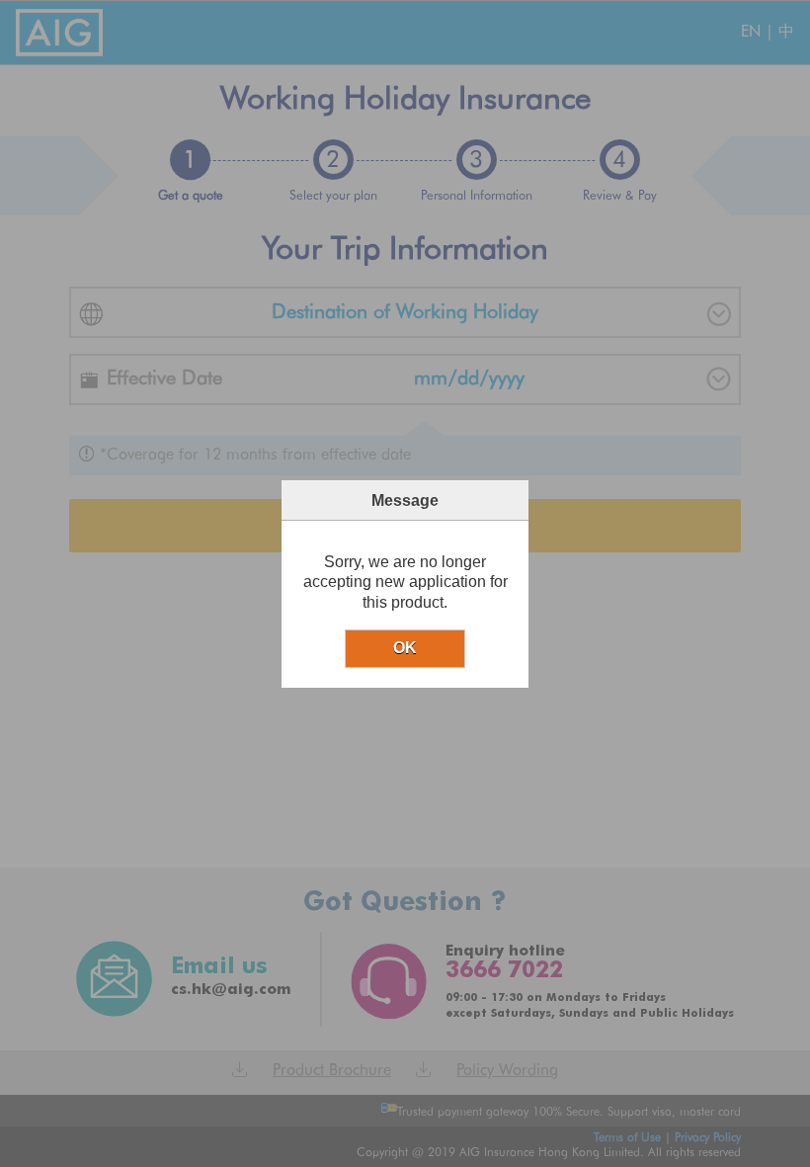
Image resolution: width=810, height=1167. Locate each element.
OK (405, 647)
